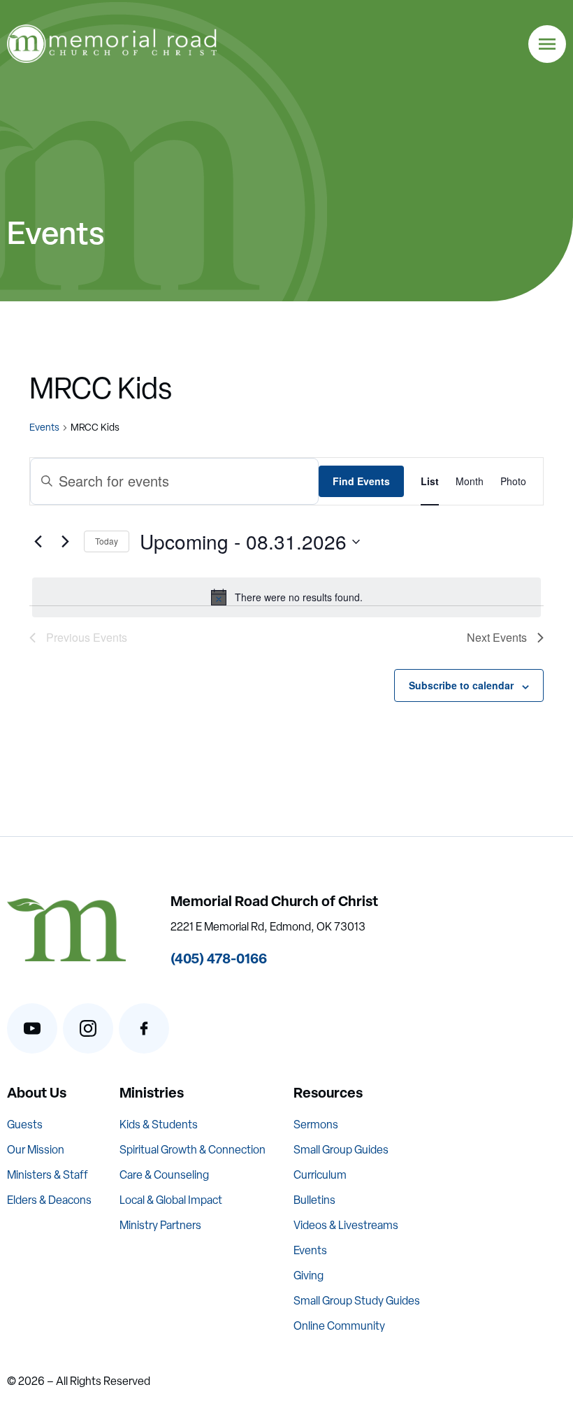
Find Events (361, 481)
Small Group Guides (341, 1149)
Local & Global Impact (170, 1200)
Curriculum (320, 1175)
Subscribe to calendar (461, 685)
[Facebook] (144, 1028)
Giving (308, 1275)
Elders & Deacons (49, 1200)
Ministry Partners (160, 1225)
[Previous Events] (37, 541)
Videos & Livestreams (345, 1225)
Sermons (315, 1124)
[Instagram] (88, 1028)
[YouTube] (32, 1028)
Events (44, 427)
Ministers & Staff (47, 1175)
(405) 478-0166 (219, 958)
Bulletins (314, 1200)
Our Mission (35, 1149)
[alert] (286, 597)
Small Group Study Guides (356, 1300)
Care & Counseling (164, 1175)
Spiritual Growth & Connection (192, 1149)
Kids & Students (158, 1124)
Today (106, 541)
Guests (25, 1124)
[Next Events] (65, 541)
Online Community (339, 1326)
